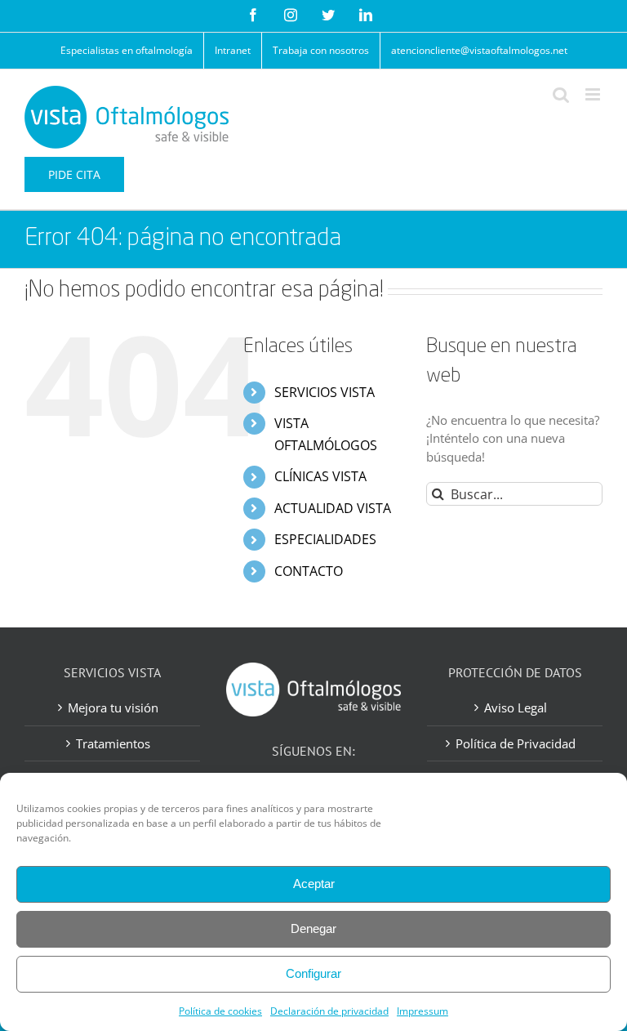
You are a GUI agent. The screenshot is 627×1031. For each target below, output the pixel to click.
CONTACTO (308, 571)
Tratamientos (113, 743)
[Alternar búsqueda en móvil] (561, 94)
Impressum (422, 1011)
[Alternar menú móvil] (594, 94)
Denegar (313, 928)
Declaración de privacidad (329, 1011)
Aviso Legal (515, 707)
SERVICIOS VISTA (324, 392)
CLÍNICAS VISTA (320, 476)
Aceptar (314, 883)
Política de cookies (220, 1011)
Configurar (313, 973)
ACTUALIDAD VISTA (332, 508)
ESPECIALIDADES (325, 539)
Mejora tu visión (113, 707)
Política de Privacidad (516, 743)
